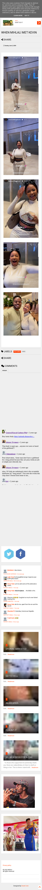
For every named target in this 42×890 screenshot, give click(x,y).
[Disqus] (21, 457)
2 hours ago (17, 615)
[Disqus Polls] (21, 401)
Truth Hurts (11, 618)
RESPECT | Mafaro (7, 587)
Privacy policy (7, 865)
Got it (27, 15)
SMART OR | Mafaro (8, 580)
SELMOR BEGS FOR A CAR (19, 757)
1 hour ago (15, 587)
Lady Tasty (10, 577)
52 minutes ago (17, 580)
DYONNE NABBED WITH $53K (24, 21)
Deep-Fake (11, 584)
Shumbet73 (11, 611)
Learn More (18, 15)
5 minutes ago (20, 574)
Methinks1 (10, 570)
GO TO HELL (12, 676)
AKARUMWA (12, 703)
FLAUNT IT (11, 730)
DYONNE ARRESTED (8, 601)
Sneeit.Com (25, 886)
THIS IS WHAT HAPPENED (9, 574)
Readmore (11, 654)
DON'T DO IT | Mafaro (8, 608)
